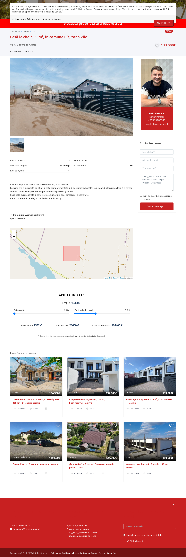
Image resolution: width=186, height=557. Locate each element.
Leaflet (107, 278)
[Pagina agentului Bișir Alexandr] (157, 82)
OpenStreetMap (118, 278)
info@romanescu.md (29, 528)
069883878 (24, 525)
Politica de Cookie (52, 19)
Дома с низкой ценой (78, 528)
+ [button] (14, 232)
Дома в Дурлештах (77, 525)
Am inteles (163, 23)
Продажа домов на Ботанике (82, 532)
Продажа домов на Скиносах (82, 535)
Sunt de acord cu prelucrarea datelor (157, 197)
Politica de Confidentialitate (26, 19)
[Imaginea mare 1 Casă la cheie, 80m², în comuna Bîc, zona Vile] (71, 97)
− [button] (14, 236)
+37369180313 (157, 120)
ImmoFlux (112, 553)
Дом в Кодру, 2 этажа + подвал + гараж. (35, 464)
